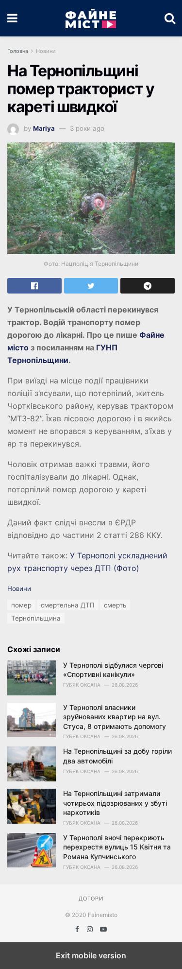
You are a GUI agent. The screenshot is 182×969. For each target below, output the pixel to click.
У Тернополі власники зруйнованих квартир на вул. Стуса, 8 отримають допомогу (114, 716)
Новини (46, 51)
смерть (115, 605)
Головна (17, 51)
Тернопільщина (36, 618)
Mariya (44, 128)
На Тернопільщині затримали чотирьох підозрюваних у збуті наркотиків (115, 802)
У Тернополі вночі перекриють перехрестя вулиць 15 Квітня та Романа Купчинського (117, 847)
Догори (91, 898)
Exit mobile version (91, 955)
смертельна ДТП (68, 605)
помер (21, 605)
